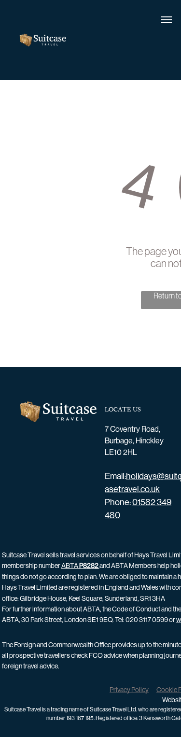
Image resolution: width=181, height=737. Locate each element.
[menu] (166, 19)
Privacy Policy (129, 690)
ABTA (80, 565)
